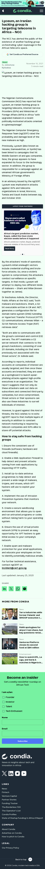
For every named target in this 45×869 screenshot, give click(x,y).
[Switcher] (3, 10)
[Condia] (22, 10)
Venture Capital (9, 796)
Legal (6, 843)
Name (5, 717)
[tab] (20, 254)
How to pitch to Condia (13, 836)
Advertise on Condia (12, 833)
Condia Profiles (9, 814)
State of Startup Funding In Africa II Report (22, 818)
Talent (9, 706)
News (4, 62)
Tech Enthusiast (14, 711)
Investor (10, 702)
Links (5, 784)
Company (8, 824)
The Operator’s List (11, 810)
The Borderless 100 (11, 807)
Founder (10, 697)
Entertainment (25, 654)
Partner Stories (9, 799)
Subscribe (23, 741)
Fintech (5, 792)
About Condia (8, 829)
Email (5, 728)
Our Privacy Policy (10, 847)
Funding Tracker (10, 803)
